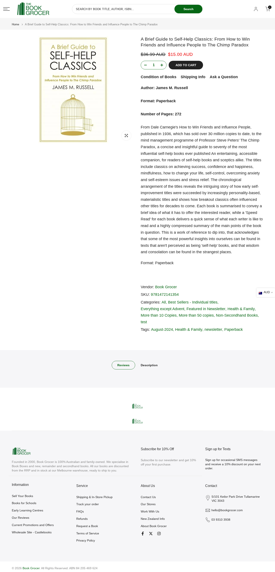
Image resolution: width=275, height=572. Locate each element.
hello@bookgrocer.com (227, 510)
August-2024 (162, 329)
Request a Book (87, 526)
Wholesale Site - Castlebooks (32, 532)
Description (149, 365)
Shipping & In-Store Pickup (94, 497)
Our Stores (148, 504)
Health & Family (241, 309)
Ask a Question (224, 77)
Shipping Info (193, 77)
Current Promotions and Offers (33, 525)
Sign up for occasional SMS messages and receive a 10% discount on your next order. (233, 464)
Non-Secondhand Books (237, 315)
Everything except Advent (162, 309)
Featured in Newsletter (205, 309)
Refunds (82, 518)
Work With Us (150, 511)
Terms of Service (87, 533)
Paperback (233, 329)
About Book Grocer (154, 526)
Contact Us (148, 497)
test (144, 322)
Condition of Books (158, 77)
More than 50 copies (196, 315)
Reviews (123, 365)
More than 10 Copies (159, 315)
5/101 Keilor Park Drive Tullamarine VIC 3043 (236, 499)
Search (188, 9)
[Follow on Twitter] (151, 533)
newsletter (213, 329)
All (164, 302)
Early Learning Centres (27, 510)
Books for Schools (24, 503)
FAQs (80, 511)
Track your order (87, 504)
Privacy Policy (85, 540)
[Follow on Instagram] (159, 533)
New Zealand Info (153, 518)
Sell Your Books (22, 496)
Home (15, 24)
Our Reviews (20, 517)
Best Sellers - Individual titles (192, 302)
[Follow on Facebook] (143, 533)
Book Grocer (166, 287)
